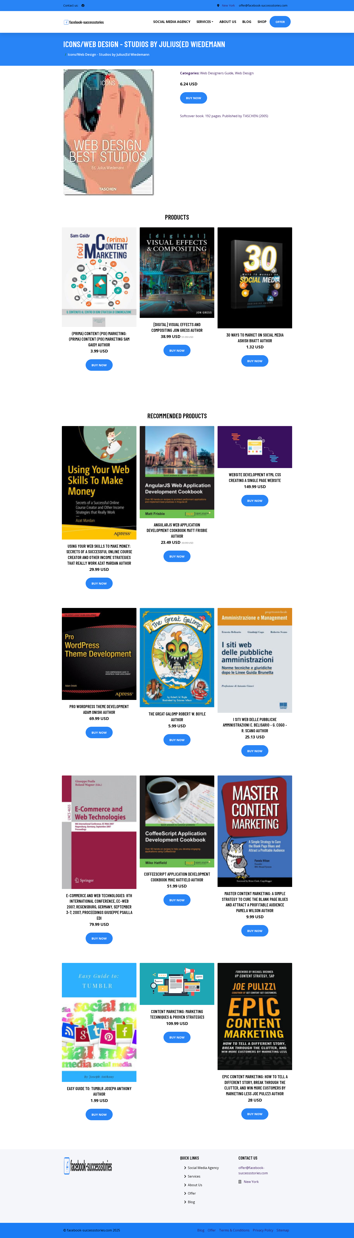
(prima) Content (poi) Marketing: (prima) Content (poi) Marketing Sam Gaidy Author (99, 339)
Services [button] (203, 21)
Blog (246, 21)
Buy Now (193, 98)
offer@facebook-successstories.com (263, 5)
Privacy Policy (263, 1230)
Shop (262, 21)
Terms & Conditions (234, 1230)
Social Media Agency (171, 21)
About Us (227, 21)
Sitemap (283, 1230)
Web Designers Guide (216, 73)
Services (194, 1176)
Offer (280, 22)
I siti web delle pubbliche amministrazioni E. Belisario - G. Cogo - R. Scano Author (255, 725)
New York (228, 5)
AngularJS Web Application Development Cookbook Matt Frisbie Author (177, 530)
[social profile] (83, 5)
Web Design (244, 73)
